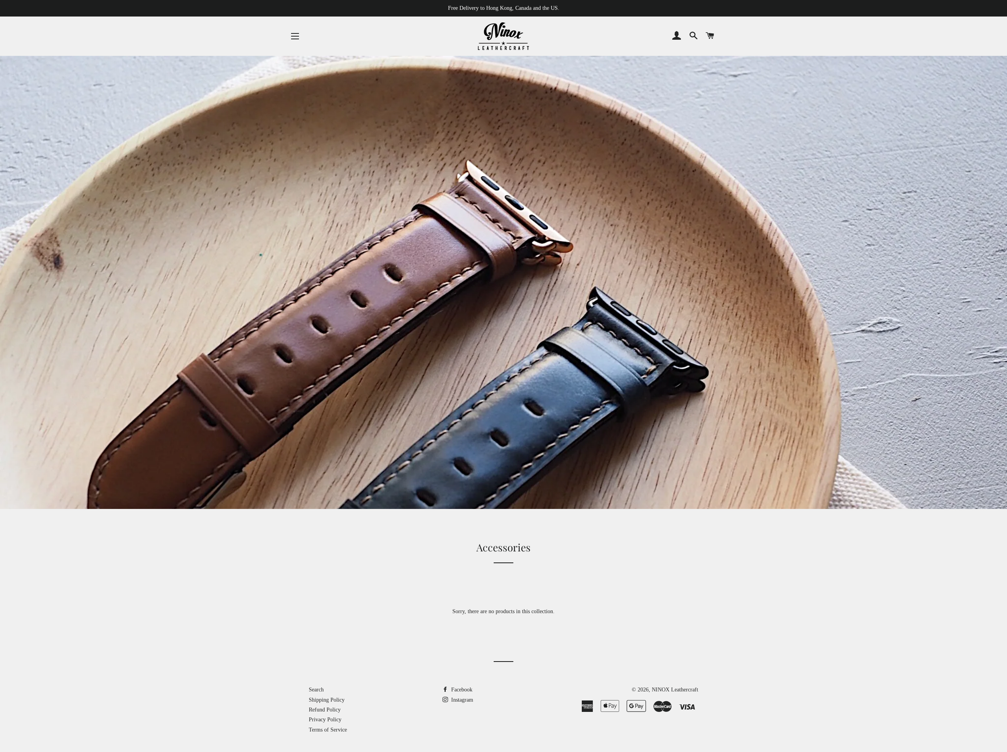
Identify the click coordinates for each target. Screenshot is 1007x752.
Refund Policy (325, 710)
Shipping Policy (327, 700)
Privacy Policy (325, 720)
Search (316, 690)
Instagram (461, 700)
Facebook (461, 690)
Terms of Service (328, 730)
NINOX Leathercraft (675, 690)
